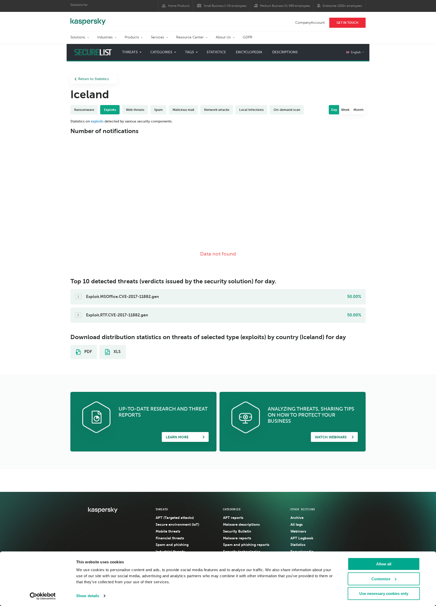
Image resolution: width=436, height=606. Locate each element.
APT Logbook (301, 538)
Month (358, 110)
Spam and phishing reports (246, 545)
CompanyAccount (310, 22)
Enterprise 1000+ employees (342, 6)
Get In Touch (347, 22)
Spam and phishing (172, 545)
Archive (297, 518)
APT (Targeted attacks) (175, 518)
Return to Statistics (93, 79)
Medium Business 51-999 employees (285, 6)
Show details (87, 596)
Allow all (383, 564)
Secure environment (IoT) (177, 524)
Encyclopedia (249, 52)
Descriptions (285, 52)
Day (334, 110)
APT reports (233, 518)
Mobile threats (168, 531)
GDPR (247, 37)
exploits (97, 121)
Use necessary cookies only (383, 593)
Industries (105, 37)
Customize (380, 579)
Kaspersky (88, 19)
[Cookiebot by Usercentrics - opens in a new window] (43, 596)
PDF (87, 351)
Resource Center (190, 37)
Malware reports (237, 538)
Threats (162, 509)
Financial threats (170, 538)
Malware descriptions (241, 524)
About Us (223, 37)
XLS (117, 351)
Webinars (298, 531)
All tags (296, 524)
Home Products (178, 6)
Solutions (77, 37)
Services (157, 37)
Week (345, 110)
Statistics (216, 52)
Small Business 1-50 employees (225, 6)
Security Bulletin (237, 531)
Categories (232, 509)
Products (132, 37)
